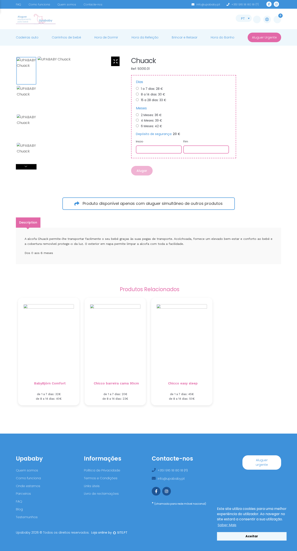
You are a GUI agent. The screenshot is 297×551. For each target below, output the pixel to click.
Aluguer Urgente (264, 37)
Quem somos (67, 4)
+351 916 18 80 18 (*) (245, 4)
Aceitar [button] (251, 536)
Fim (185, 141)
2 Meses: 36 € (151, 115)
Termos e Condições (100, 478)
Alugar (142, 171)
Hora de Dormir (106, 37)
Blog (19, 509)
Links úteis (92, 486)
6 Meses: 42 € (151, 126)
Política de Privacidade (102, 470)
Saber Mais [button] (227, 525)
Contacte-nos (93, 4)
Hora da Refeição (145, 37)
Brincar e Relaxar (184, 37)
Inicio (139, 141)
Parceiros (23, 493)
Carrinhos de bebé (66, 37)
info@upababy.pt (208, 4)
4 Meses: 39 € (151, 120)
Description (28, 222)
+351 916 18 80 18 (171, 470)
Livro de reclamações (101, 493)
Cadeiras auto (27, 37)
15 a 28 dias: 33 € (153, 100)
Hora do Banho (222, 37)
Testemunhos (27, 517)
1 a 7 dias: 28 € (152, 89)
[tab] (28, 222)
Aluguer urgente (262, 462)
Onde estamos (28, 486)
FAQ (18, 4)
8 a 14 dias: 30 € (153, 94)
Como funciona (39, 4)
